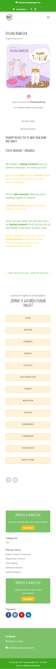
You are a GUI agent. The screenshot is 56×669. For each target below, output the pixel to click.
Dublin (28, 353)
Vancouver (28, 448)
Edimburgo (28, 424)
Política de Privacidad (32, 666)
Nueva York (28, 459)
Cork (28, 318)
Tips (7, 542)
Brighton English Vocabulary (18, 554)
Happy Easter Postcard (15, 558)
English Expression (14, 38)
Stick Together (12, 563)
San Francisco (28, 377)
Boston (28, 329)
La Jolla (28, 365)
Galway (28, 412)
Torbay (28, 388)
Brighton (28, 400)
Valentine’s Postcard (14, 567)
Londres (28, 341)
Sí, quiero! (28, 527)
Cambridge (28, 436)
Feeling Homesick (13, 572)
